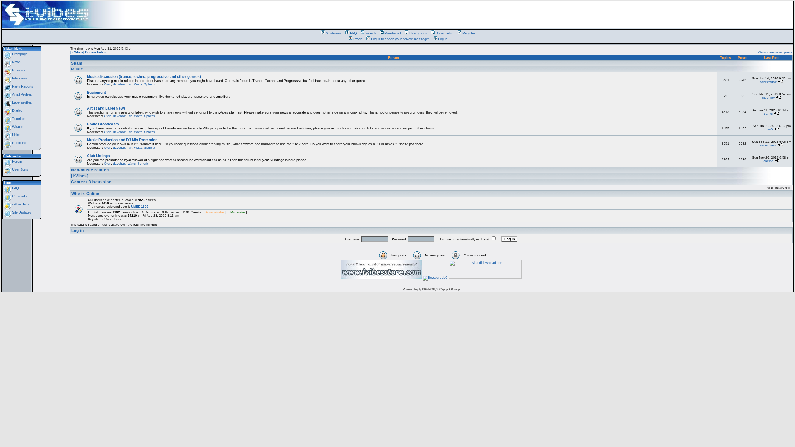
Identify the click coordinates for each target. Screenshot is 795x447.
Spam (77, 63)
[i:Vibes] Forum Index (88, 52)
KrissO (768, 129)
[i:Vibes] (80, 176)
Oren (107, 84)
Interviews (19, 78)
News (16, 62)
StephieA (768, 97)
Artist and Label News (106, 108)
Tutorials (18, 118)
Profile (358, 39)
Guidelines (334, 33)
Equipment (96, 92)
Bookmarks (444, 33)
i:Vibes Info (20, 204)
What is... (18, 127)
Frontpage (19, 54)
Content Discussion (91, 182)
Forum (16, 161)
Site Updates (21, 212)
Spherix (149, 84)
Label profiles (21, 102)
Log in (442, 39)
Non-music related (90, 170)
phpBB (421, 289)
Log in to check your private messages (400, 39)
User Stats (19, 169)
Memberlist (392, 33)
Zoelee (768, 161)
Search (370, 33)
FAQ (353, 33)
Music (77, 69)
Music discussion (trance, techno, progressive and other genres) (144, 76)
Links (15, 135)
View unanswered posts (775, 52)
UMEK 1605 (139, 206)
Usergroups (418, 33)
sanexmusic (768, 82)
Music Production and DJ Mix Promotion (122, 140)
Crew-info (19, 196)
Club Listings (98, 156)
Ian (130, 84)
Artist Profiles (21, 94)
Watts (138, 84)
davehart (119, 84)
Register (468, 33)
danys (768, 113)
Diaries (17, 110)
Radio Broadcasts (103, 124)
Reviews (18, 70)
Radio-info (19, 143)
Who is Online (85, 194)
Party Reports (22, 86)
